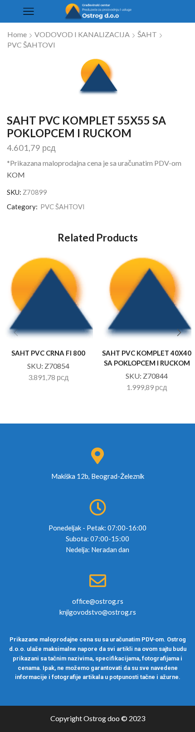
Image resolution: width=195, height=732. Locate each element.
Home (17, 34)
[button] (179, 333)
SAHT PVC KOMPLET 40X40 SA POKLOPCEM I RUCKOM (146, 358)
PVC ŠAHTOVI (31, 44)
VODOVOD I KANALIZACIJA (82, 34)
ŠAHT (147, 34)
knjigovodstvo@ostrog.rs (97, 612)
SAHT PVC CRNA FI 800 (48, 353)
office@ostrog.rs (97, 601)
